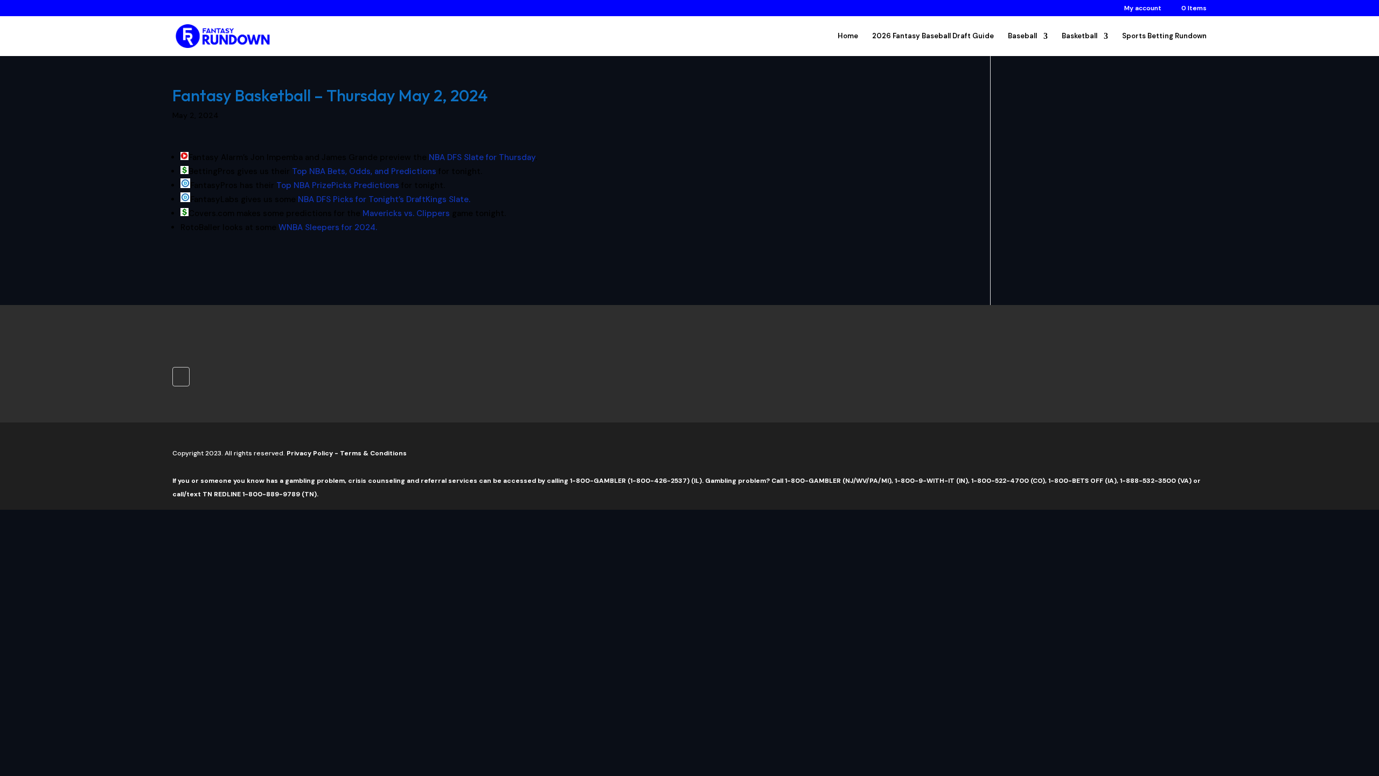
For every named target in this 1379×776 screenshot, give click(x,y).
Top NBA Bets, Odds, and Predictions (364, 171)
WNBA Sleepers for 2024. (327, 227)
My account (1142, 8)
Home (848, 36)
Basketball (1079, 36)
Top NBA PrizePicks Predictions (337, 185)
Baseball (1022, 36)
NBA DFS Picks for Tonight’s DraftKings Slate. (384, 199)
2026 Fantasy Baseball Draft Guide (933, 36)
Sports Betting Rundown (1164, 36)
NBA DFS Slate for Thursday (482, 157)
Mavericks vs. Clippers (406, 213)
